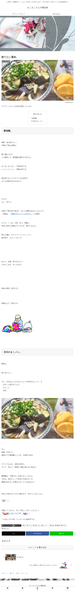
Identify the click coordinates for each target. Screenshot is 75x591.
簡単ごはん (6, 528)
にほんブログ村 (15, 513)
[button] (69, 372)
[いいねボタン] (3, 500)
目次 (34, 114)
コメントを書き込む (37, 547)
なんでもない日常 (7, 525)
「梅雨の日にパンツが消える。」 (22, 214)
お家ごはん (37, 525)
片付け (64, 525)
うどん (30, 525)
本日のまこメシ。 (38, 121)
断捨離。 (35, 118)
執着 (52, 525)
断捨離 (58, 525)
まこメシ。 (18, 525)
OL (25, 525)
